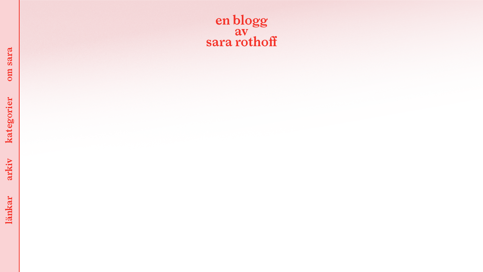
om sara (9, 65)
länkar (9, 210)
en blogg (241, 32)
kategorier (9, 120)
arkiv (9, 170)
